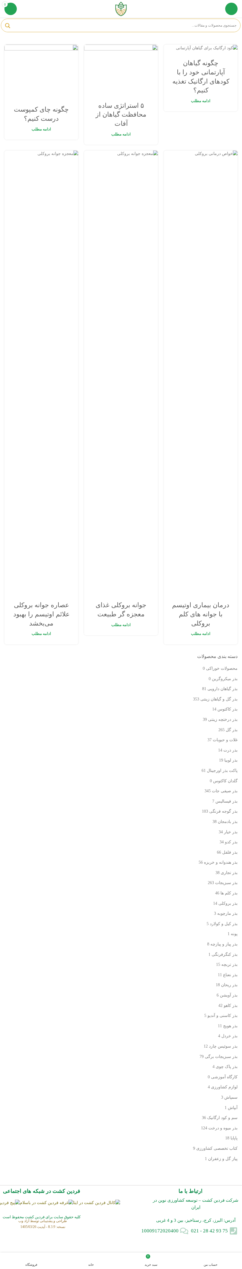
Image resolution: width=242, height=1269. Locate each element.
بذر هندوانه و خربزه (221, 862)
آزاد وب (23, 1221)
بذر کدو (231, 842)
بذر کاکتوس (228, 709)
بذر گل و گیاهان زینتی (219, 699)
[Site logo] (121, 8)
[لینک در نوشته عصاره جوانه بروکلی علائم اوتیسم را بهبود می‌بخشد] (41, 372)
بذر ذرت (230, 750)
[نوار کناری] (234, 1245)
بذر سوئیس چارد (223, 1046)
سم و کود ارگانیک (222, 1118)
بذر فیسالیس (226, 801)
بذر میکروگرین (225, 679)
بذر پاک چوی (227, 1066)
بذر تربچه (229, 964)
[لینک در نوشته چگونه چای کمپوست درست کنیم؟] (41, 71)
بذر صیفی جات (225, 791)
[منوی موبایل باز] (231, 9)
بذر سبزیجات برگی (221, 1056)
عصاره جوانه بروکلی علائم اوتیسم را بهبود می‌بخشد (41, 614)
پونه (234, 934)
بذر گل (232, 730)
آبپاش (233, 1107)
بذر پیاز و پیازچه (224, 944)
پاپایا (234, 1138)
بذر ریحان (229, 985)
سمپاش (231, 1097)
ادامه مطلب (200, 101)
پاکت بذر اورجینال (222, 770)
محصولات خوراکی (222, 668)
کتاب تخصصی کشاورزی (217, 1148)
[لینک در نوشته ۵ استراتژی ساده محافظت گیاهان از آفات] (121, 69)
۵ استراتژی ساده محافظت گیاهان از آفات (121, 115)
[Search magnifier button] (8, 25)
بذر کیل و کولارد (224, 924)
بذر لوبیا (231, 760)
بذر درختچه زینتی (223, 719)
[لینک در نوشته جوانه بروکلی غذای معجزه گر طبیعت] (121, 372)
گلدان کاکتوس (225, 781)
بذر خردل (229, 1036)
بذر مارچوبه (227, 913)
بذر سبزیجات (226, 883)
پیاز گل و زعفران (223, 1159)
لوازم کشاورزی (224, 1087)
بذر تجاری (229, 873)
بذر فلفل (230, 852)
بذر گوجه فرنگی (223, 811)
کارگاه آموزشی (224, 1077)
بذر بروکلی (228, 903)
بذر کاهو (231, 1005)
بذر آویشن (229, 995)
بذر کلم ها (229, 893)
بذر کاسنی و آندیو (222, 1015)
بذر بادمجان (228, 821)
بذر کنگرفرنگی (225, 954)
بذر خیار (231, 832)
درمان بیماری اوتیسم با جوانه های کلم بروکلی (200, 614)
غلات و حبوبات (225, 740)
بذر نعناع (230, 975)
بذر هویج (230, 1026)
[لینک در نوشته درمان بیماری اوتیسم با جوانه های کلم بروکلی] (201, 372)
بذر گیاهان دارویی (222, 689)
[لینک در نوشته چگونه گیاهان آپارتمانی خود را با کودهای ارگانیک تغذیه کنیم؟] (201, 48)
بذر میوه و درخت (223, 1128)
